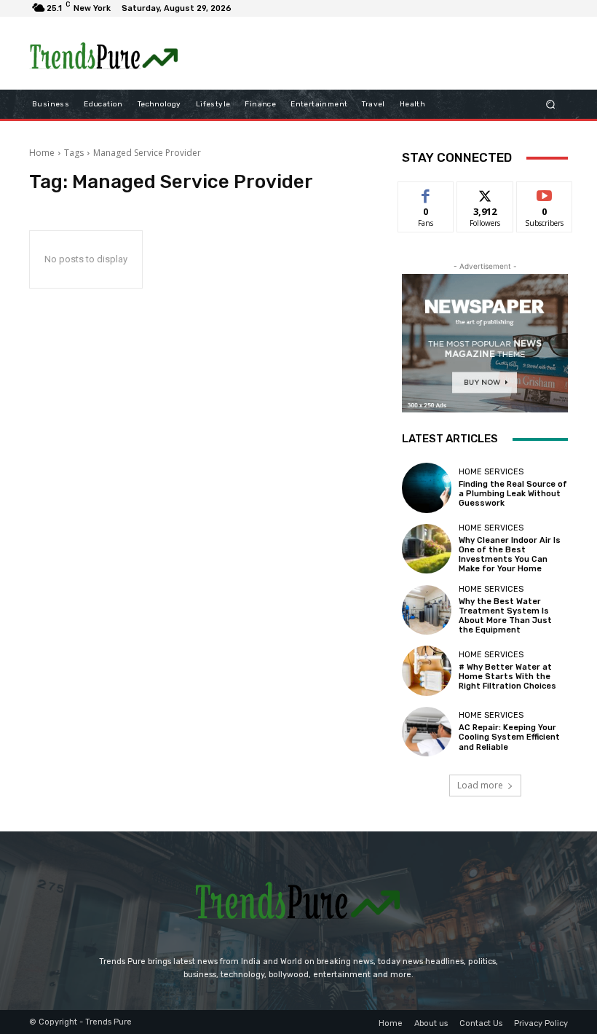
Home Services (491, 472)
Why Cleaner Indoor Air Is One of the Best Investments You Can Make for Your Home (510, 555)
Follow (485, 192)
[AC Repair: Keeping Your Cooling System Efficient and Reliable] (426, 731)
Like (426, 192)
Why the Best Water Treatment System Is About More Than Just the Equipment (505, 616)
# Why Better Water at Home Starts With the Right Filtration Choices (507, 676)
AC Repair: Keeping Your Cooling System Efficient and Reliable (509, 737)
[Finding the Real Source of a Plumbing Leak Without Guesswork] (426, 487)
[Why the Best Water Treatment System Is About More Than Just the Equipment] (426, 610)
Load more (480, 785)
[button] (551, 104)
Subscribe (544, 192)
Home (42, 152)
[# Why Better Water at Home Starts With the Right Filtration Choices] (426, 670)
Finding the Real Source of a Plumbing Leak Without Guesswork (513, 493)
